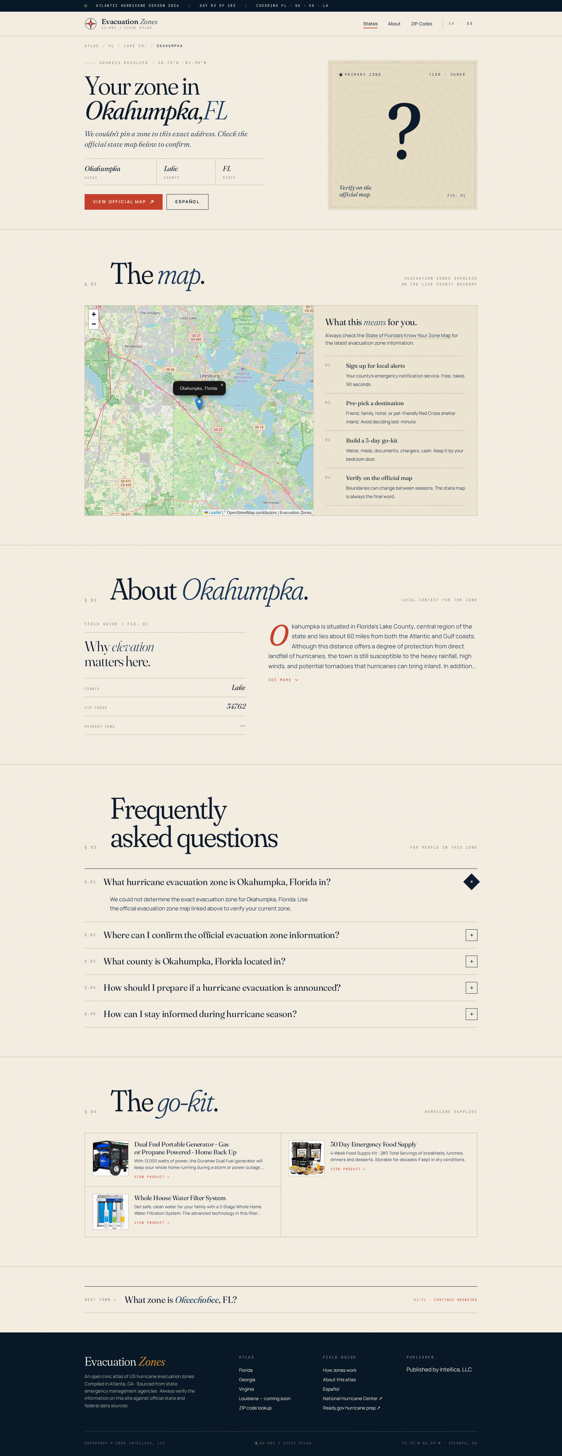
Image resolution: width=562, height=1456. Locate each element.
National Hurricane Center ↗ (352, 1398)
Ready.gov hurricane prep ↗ (352, 1408)
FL (111, 46)
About (394, 23)
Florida (246, 1370)
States (370, 23)
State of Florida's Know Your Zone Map (408, 335)
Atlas (92, 46)
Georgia (247, 1379)
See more (280, 680)
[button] (199, 404)
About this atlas (339, 1379)
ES (470, 23)
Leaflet (214, 512)
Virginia (246, 1389)
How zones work (339, 1370)
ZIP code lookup (255, 1408)
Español (187, 202)
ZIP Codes (421, 23)
